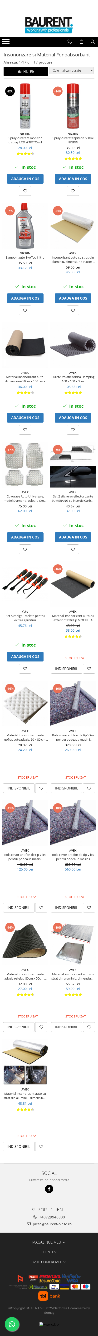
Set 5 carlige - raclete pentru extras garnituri (25, 618)
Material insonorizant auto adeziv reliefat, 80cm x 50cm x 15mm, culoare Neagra (25, 976)
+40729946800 (51, 1217)
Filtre (27, 71)
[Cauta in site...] (92, 41)
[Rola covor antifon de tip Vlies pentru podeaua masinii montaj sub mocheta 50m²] (73, 823)
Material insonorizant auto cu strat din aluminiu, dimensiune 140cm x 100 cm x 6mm (72, 976)
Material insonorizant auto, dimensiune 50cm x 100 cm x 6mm (25, 379)
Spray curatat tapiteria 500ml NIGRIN (73, 140)
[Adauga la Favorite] (25, 191)
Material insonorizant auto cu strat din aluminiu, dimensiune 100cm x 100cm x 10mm (25, 1095)
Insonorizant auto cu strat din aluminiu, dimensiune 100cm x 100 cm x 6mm (73, 259)
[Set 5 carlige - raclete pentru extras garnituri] (25, 584)
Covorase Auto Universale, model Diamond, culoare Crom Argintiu (25, 498)
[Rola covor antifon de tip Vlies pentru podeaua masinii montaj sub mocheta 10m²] (25, 823)
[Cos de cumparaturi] (81, 41)
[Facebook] (49, 1189)
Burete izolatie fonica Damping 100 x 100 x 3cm (72, 379)
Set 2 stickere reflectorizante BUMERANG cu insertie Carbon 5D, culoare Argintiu (73, 498)
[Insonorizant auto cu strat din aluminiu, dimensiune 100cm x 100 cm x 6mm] (73, 226)
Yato (25, 611)
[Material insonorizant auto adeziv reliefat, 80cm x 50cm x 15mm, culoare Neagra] (25, 942)
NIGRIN (25, 134)
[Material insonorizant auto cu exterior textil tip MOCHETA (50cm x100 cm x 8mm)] (73, 584)
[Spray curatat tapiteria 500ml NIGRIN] (73, 106)
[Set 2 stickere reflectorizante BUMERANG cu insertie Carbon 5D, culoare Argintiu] (73, 465)
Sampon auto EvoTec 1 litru (25, 257)
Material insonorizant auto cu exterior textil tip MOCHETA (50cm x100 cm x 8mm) (73, 618)
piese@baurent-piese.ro (52, 1224)
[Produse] (6, 42)
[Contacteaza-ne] (69, 41)
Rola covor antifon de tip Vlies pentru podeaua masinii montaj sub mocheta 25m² (73, 737)
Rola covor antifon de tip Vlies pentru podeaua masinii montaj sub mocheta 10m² (25, 857)
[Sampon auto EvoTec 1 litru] (25, 226)
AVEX (73, 253)
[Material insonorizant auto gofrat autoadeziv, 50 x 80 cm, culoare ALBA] (25, 703)
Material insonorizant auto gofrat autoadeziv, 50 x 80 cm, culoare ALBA (25, 737)
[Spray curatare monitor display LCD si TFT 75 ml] (25, 106)
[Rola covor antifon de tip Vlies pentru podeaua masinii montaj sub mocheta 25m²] (73, 703)
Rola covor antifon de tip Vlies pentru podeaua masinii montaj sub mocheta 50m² (73, 857)
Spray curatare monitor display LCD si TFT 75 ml (25, 140)
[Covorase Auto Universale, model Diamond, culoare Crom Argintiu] (25, 465)
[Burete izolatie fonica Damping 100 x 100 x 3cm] (73, 345)
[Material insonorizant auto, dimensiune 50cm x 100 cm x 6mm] (25, 345)
